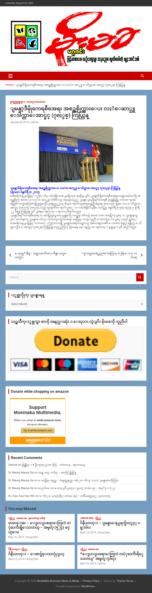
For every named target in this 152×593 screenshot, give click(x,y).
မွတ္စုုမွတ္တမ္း (17, 101)
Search (140, 277)
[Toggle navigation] (10, 76)
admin (35, 122)
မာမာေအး (21, 518)
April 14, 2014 (88, 532)
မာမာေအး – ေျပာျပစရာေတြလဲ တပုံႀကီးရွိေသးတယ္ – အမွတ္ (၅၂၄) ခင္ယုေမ (39, 527)
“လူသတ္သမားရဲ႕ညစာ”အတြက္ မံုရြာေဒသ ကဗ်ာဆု (109, 255)
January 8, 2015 (19, 122)
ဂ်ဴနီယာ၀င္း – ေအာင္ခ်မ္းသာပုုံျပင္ (36, 554)
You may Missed (22, 509)
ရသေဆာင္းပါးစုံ (36, 518)
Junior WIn (86, 518)
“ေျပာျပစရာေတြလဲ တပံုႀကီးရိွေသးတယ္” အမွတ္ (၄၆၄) (111, 556)
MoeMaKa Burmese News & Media (58, 581)
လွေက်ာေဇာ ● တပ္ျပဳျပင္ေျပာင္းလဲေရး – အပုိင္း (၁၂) (76, 488)
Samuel (12, 464)
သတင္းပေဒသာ (35, 101)
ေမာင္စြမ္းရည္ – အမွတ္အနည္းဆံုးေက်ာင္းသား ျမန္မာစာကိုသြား (78, 480)
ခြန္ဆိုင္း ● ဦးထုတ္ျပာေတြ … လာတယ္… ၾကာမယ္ (53, 464)
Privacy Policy (91, 581)
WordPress (88, 586)
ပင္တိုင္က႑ (11, 518)
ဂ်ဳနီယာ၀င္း (14, 549)
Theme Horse (125, 581)
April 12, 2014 (16, 559)
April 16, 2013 (88, 563)
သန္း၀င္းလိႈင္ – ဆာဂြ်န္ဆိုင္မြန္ (57, 472)
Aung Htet (32, 537)
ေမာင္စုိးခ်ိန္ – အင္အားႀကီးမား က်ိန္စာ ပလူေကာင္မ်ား (41, 255)
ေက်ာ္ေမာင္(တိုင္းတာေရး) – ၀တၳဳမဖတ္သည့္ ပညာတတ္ (74, 496)
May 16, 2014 (16, 537)
